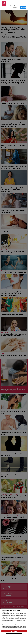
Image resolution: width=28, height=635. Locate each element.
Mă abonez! (23, 7)
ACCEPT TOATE (14, 631)
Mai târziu (15, 7)
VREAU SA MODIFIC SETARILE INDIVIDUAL (14, 633)
